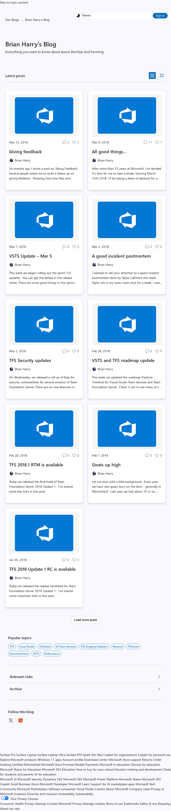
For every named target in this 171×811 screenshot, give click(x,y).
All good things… (109, 151)
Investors (20, 794)
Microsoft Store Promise (57, 764)
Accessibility (67, 794)
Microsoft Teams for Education (20, 769)
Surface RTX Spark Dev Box (84, 755)
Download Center (96, 759)
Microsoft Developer (53, 784)
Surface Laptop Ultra (51, 755)
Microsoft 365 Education (58, 769)
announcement (19, 653)
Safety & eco (148, 803)
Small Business (20, 784)
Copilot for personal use (154, 755)
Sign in (160, 15)
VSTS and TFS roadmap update (123, 360)
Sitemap (40, 803)
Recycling (164, 803)
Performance (51, 653)
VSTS (36, 653)
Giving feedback (25, 151)
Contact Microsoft (59, 803)
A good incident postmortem (121, 256)
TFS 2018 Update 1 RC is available (42, 569)
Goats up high (106, 464)
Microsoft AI (8, 779)
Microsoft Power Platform (100, 779)
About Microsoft (117, 789)
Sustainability (84, 794)
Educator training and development (138, 769)
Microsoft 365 (72, 779)
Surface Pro (7, 755)
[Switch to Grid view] (152, 75)
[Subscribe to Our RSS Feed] (20, 720)
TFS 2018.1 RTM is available (36, 464)
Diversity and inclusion (42, 794)
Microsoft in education (115, 764)
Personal (118, 646)
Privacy (77, 803)
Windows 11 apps (49, 759)
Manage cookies (94, 803)
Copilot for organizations (120, 755)
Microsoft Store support (125, 759)
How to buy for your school (95, 769)
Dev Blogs (12, 20)
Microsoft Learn (79, 784)
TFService (133, 646)
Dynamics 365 (52, 779)
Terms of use (114, 803)
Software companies (61, 789)
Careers (100, 789)
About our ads (10, 808)
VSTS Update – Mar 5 (30, 256)
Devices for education (145, 764)
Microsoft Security (30, 779)
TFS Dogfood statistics (94, 646)
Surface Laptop (26, 755)
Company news (139, 789)
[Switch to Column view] (162, 75)
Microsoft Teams (130, 779)
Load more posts (85, 620)
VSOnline (45, 646)
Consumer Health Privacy (17, 803)
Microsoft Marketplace (32, 789)
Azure (35, 784)
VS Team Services (65, 646)
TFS (12, 646)
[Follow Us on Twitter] (10, 720)
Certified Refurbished (26, 764)
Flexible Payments (87, 764)
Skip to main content (14, 2)
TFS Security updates (30, 360)
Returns (147, 759)
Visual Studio (27, 646)
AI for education (45, 774)
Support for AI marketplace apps (113, 784)
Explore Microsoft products (18, 759)
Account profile (73, 759)
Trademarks (131, 803)
